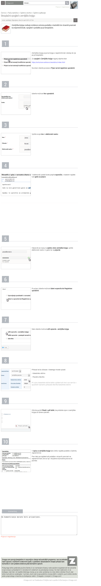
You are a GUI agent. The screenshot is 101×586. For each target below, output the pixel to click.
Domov (3, 12)
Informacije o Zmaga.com (68, 580)
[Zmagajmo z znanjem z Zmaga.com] (3, 3)
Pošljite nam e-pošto (50, 580)
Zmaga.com (10, 3)
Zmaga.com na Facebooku (33, 580)
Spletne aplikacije (39, 12)
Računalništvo (13, 12)
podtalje (8, 20)
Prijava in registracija (62, 7)
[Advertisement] (39, 217)
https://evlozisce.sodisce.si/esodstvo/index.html (48, 62)
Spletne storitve (26, 12)
